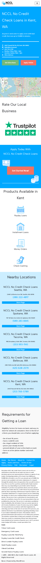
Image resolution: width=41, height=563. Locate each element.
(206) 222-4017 (20, 297)
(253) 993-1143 (20, 344)
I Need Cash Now (7, 548)
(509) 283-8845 (21, 320)
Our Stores (12, 460)
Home (3, 460)
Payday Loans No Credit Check (12, 538)
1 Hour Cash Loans (8, 528)
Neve (3, 561)
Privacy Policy (6, 465)
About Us (21, 460)
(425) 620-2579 (20, 367)
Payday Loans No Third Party (12, 535)
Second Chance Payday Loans (12, 552)
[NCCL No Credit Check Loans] (7, 3)
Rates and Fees (13, 463)
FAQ (15, 465)
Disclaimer (23, 465)
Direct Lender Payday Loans (12, 542)
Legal (31, 465)
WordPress (20, 561)
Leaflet (28, 96)
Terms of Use (26, 463)
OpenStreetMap (36, 96)
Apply (3, 463)
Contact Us (31, 460)
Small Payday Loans (8, 545)
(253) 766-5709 (21, 391)
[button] (20, 85)
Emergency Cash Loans (10, 531)
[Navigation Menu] (37, 3)
